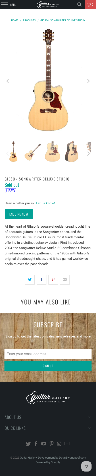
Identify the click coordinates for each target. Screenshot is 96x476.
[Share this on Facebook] (41, 280)
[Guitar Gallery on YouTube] (44, 444)
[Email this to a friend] (65, 280)
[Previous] (8, 81)
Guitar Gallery (28, 457)
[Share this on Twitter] (30, 280)
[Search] (79, 4)
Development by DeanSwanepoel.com (62, 457)
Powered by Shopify (48, 462)
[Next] (88, 81)
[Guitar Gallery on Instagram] (59, 444)
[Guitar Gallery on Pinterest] (51, 444)
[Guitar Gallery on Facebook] (36, 444)
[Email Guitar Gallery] (67, 444)
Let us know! (45, 203)
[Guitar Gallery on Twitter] (28, 444)
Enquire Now (18, 214)
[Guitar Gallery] (48, 4)
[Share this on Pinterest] (53, 280)
